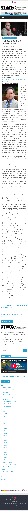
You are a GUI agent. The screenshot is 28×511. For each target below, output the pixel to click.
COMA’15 (5, 445)
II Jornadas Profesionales (9, 464)
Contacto (3, 479)
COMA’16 (5, 442)
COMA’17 (5, 440)
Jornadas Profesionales (7, 462)
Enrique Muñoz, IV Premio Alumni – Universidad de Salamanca (12, 316)
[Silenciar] (22, 371)
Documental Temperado (10, 401)
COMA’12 (5, 452)
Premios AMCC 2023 (8, 474)
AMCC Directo (13, 37)
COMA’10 (5, 457)
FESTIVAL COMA (5, 419)
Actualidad (5, 37)
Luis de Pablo (7, 404)
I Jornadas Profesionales (9, 467)
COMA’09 (5, 459)
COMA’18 (5, 438)
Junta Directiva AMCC (8, 390)
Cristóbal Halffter (8, 406)
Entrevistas (6, 399)
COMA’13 (5, 450)
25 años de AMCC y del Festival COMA (12, 397)
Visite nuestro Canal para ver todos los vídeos (13, 376)
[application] (14, 366)
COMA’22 (5, 428)
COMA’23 (5, 426)
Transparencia (6, 394)
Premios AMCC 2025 (8, 471)
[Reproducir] (3, 371)
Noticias (5, 411)
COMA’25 (5, 421)
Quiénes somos (7, 387)
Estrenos (5, 416)
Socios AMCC (6, 392)
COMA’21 (5, 430)
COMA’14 (5, 447)
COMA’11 (5, 454)
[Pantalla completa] (25, 371)
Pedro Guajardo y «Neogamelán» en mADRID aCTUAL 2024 (14, 306)
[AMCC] (14, 325)
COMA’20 (5, 433)
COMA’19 (5, 435)
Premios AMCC (5, 469)
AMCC (12, 46)
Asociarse (3, 477)
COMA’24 (5, 423)
